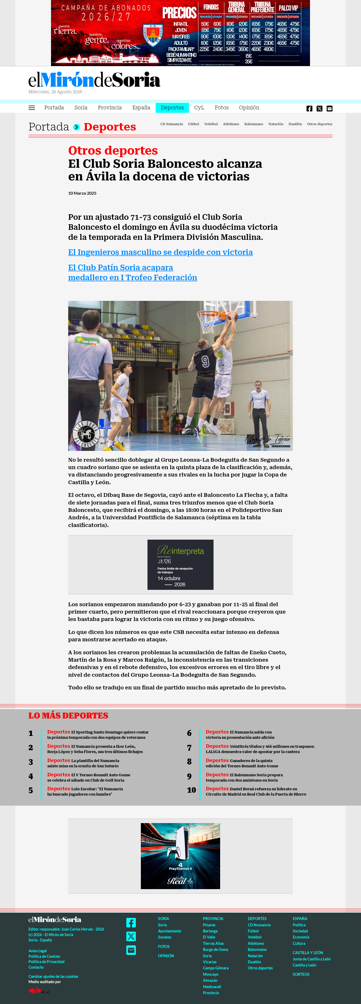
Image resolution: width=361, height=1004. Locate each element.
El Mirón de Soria (95, 80)
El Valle (209, 937)
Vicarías (209, 962)
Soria (81, 108)
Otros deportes (319, 124)
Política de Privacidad (46, 961)
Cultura (299, 943)
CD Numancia (171, 124)
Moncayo (210, 974)
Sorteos (301, 974)
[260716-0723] (180, 855)
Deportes (172, 108)
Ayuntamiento (169, 931)
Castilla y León (308, 952)
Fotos (222, 108)
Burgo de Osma (215, 949)
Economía (301, 937)
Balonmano (253, 124)
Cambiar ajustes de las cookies (53, 976)
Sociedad (300, 931)
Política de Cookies (44, 956)
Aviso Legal (38, 951)
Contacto (36, 967)
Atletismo (231, 124)
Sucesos (164, 937)
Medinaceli (212, 986)
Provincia (110, 108)
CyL (199, 108)
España (141, 108)
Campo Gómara (216, 968)
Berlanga (210, 931)
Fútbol (193, 124)
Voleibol (211, 124)
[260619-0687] (180, 564)
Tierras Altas (213, 943)
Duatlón (295, 124)
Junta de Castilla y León (312, 959)
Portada (54, 108)
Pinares (209, 925)
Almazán (210, 980)
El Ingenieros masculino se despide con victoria (160, 252)
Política (299, 925)
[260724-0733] (180, 32)
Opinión (249, 108)
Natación (276, 124)
